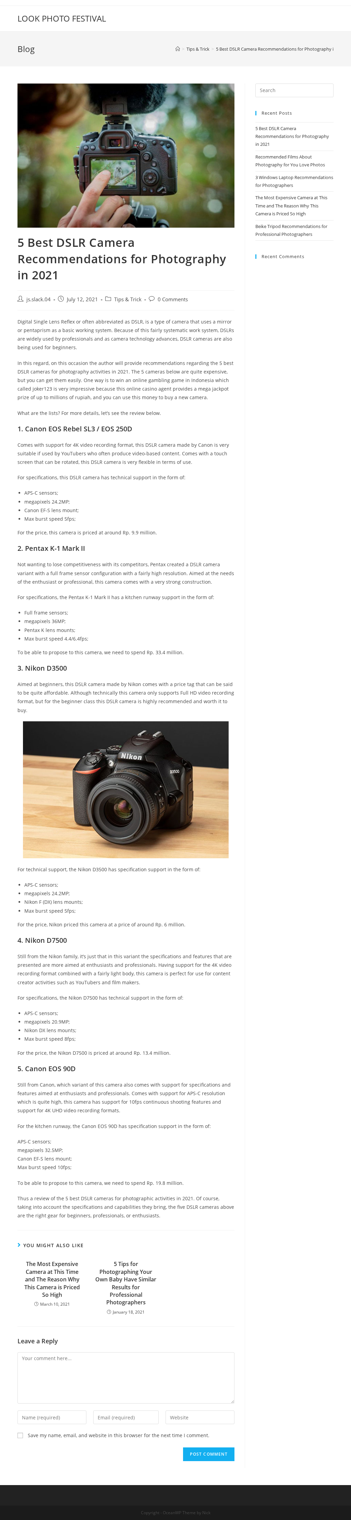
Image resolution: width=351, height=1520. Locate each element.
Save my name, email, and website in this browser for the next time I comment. (118, 1435)
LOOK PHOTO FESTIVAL (61, 18)
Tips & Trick (128, 299)
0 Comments (173, 299)
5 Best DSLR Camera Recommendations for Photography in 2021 (292, 136)
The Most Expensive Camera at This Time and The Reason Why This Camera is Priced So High (52, 1279)
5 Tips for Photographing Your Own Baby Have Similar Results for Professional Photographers (125, 1283)
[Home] (178, 49)
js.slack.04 (38, 299)
